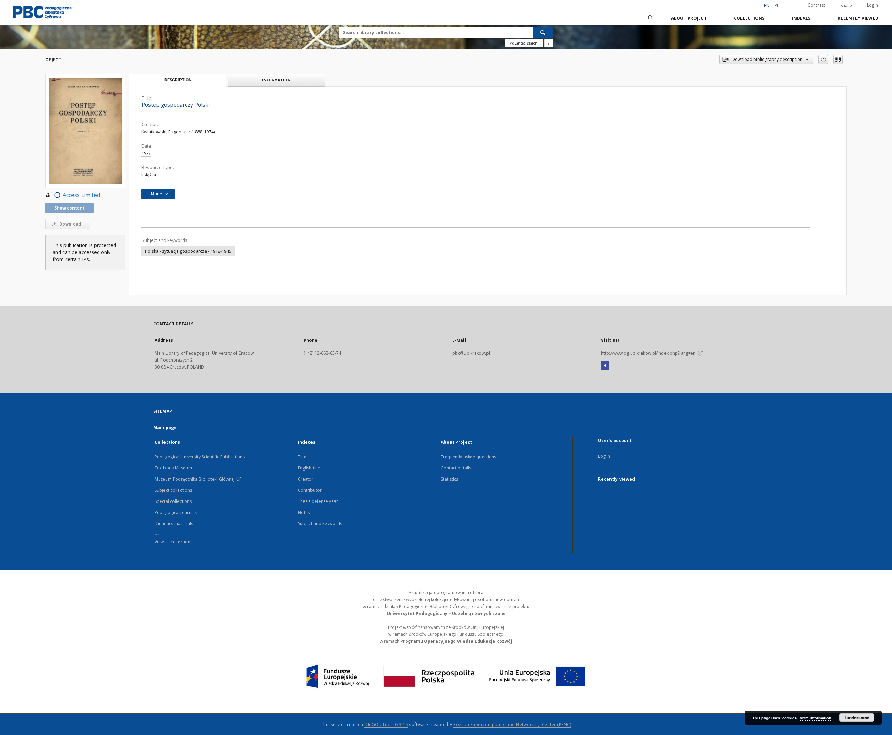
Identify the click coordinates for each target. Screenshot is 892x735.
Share (846, 5)
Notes (304, 512)
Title (302, 457)
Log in (604, 456)
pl (777, 5)
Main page (165, 427)
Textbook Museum (173, 468)
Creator (306, 479)
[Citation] (838, 59)
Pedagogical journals (176, 512)
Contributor (310, 490)
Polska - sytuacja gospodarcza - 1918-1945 (188, 251)
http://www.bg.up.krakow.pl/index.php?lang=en (649, 353)
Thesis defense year (318, 501)
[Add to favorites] (823, 59)
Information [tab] (276, 79)
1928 (146, 153)
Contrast (816, 5)
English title (309, 468)
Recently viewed (858, 18)
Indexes (801, 18)
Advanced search (523, 43)
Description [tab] (177, 80)
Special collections (173, 501)
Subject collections (173, 490)
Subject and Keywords (320, 524)
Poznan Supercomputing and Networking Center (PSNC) (512, 724)
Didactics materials (174, 524)
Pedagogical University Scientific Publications (200, 457)
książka (148, 175)
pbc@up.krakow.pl (471, 353)
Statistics (449, 479)
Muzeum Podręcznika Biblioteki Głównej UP (198, 479)
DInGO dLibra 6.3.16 (386, 724)
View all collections (173, 542)
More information (815, 717)
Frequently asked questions (468, 457)
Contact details (456, 468)
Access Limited (81, 195)
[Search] (543, 32)
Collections (749, 18)
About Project (689, 18)
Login (872, 5)
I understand (857, 717)
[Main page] (650, 18)
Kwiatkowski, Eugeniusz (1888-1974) (178, 132)
